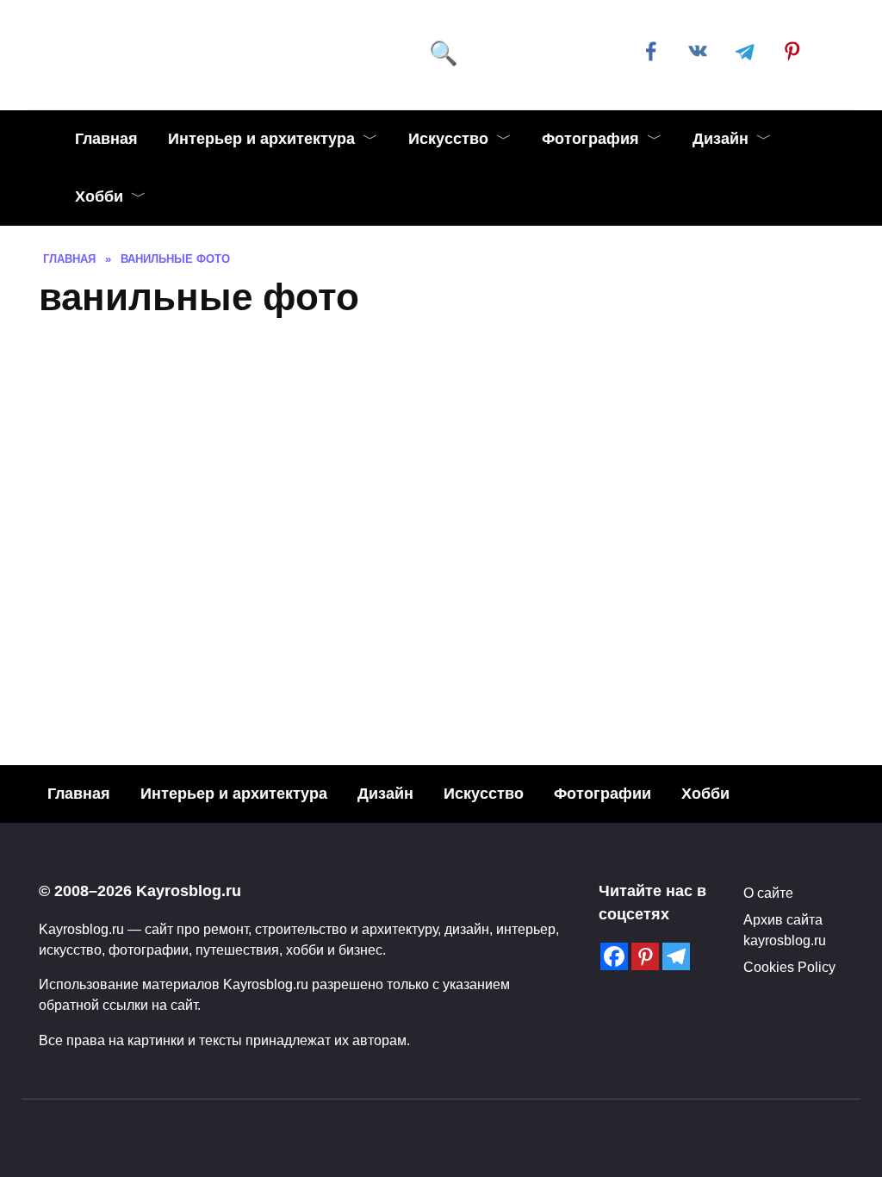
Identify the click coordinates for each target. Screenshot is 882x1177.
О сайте (768, 892)
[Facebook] (614, 956)
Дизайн (720, 138)
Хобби (99, 196)
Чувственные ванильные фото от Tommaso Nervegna (231, 575)
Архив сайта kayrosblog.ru (784, 930)
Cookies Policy (789, 967)
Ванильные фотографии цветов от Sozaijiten (544, 616)
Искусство (448, 138)
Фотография (590, 138)
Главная (106, 138)
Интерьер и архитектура (261, 138)
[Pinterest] (645, 956)
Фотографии (602, 793)
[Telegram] (676, 956)
